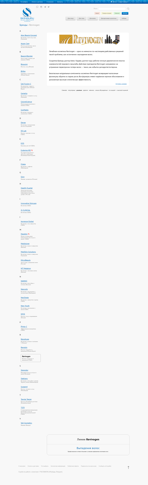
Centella (24, 93)
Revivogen (26, 356)
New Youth (25, 306)
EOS (22, 143)
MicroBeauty (26, 260)
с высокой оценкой (122, 90)
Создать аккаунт (123, 2)
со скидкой (112, 90)
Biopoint (24, 64)
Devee (23, 122)
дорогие (85, 90)
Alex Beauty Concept (29, 35)
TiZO (23, 407)
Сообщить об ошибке (105, 466)
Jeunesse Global (27, 221)
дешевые (79, 90)
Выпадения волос (88, 448)
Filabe (23, 164)
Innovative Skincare (28, 203)
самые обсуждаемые (101, 90)
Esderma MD (26, 150)
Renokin (24, 347)
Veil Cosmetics (26, 423)
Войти (115, 2)
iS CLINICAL (25, 210)
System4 (24, 387)
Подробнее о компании (121, 83)
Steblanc (24, 378)
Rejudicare (25, 339)
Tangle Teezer (26, 399)
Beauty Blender (27, 56)
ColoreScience (26, 101)
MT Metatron (26, 268)
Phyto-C (24, 326)
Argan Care (25, 43)
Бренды (23, 24)
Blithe (23, 71)
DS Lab (23, 131)
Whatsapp (52, 472)
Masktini (24, 234)
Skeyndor (24, 370)
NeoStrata (25, 297)
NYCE (23, 314)
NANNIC (24, 281)
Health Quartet (26, 188)
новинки (91, 90)
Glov (23, 177)
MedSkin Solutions (28, 252)
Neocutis (24, 289)
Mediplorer (25, 243)
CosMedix (24, 110)
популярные (71, 90)
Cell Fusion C (26, 84)
